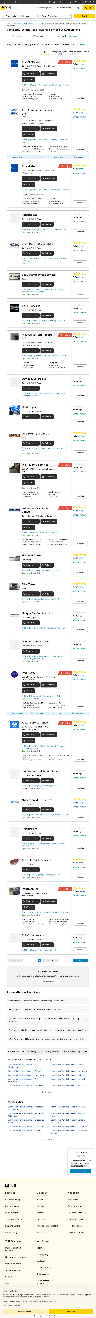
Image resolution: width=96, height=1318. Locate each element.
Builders (40, 1199)
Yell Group (43, 1241)
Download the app (49, 2)
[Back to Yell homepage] (7, 8)
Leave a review (11, 1212)
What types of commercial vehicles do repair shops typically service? (38, 1000)
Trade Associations (13, 1219)
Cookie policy (42, 1261)
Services (10, 1192)
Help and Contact (12, 1226)
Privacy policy (42, 1254)
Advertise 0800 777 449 (84, 2)
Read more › (83, 44)
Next (80, 960)
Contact (8, 1277)
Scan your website (13, 1263)
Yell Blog (73, 1192)
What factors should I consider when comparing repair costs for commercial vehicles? (46, 1039)
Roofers (40, 1212)
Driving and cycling (76, 1219)
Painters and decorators (47, 1226)
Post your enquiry (64, 7)
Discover (42, 1192)
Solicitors (41, 1232)
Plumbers (41, 1206)
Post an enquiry (12, 1206)
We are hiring (11, 1232)
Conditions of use (44, 1267)
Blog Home (73, 1199)
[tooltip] (69, 16)
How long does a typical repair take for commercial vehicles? (35, 1009)
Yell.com (5, 2)
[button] (32, 16)
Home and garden (76, 1232)
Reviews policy (43, 1274)
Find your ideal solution (15, 1257)
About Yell (41, 1248)
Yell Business (16, 2)
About (8, 1283)
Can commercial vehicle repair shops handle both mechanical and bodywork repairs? (46, 1030)
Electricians (41, 1219)
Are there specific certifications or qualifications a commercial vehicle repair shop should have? (44, 1020)
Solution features (13, 1270)
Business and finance (77, 1212)
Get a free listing (65, 2)
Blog (77, 7)
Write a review (79, 68)
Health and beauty (76, 1226)
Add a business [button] (48, 981)
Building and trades (76, 1206)
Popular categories (43, 7)
